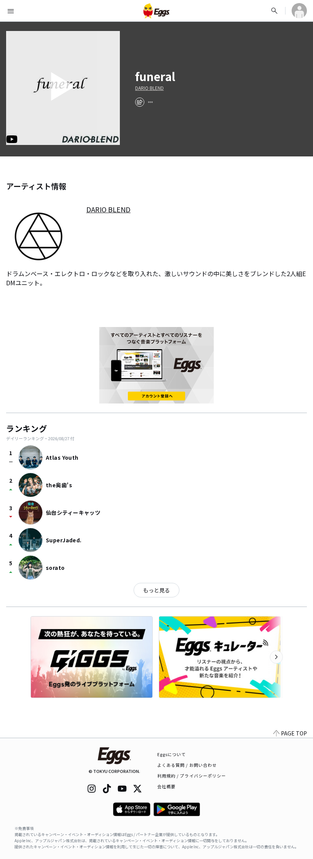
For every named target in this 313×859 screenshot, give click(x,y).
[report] (150, 102)
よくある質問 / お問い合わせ (187, 765)
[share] (139, 102)
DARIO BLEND (149, 88)
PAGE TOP (294, 733)
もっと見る (156, 590)
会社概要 (166, 786)
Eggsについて (171, 754)
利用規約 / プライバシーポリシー (191, 776)
